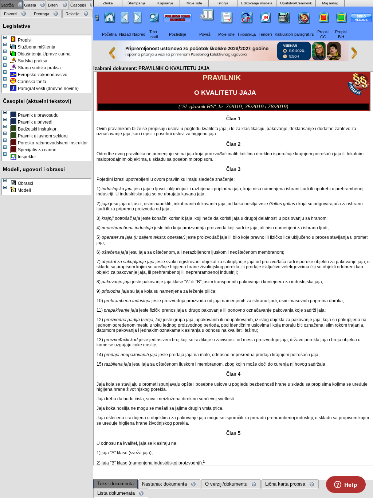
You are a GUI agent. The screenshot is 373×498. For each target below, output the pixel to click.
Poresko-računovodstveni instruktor (53, 142)
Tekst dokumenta (115, 483)
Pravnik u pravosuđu (38, 115)
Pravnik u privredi (35, 122)
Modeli (24, 190)
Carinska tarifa (31, 81)
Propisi (25, 40)
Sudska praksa (32, 60)
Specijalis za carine (37, 149)
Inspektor (27, 156)
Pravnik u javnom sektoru (43, 136)
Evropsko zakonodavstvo (42, 74)
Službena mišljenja (36, 47)
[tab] (11, 4)
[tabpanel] (46, 249)
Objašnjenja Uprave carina (44, 54)
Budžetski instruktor (37, 129)
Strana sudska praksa (39, 67)
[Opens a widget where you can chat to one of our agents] (346, 485)
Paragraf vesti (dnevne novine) (48, 88)
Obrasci (25, 183)
